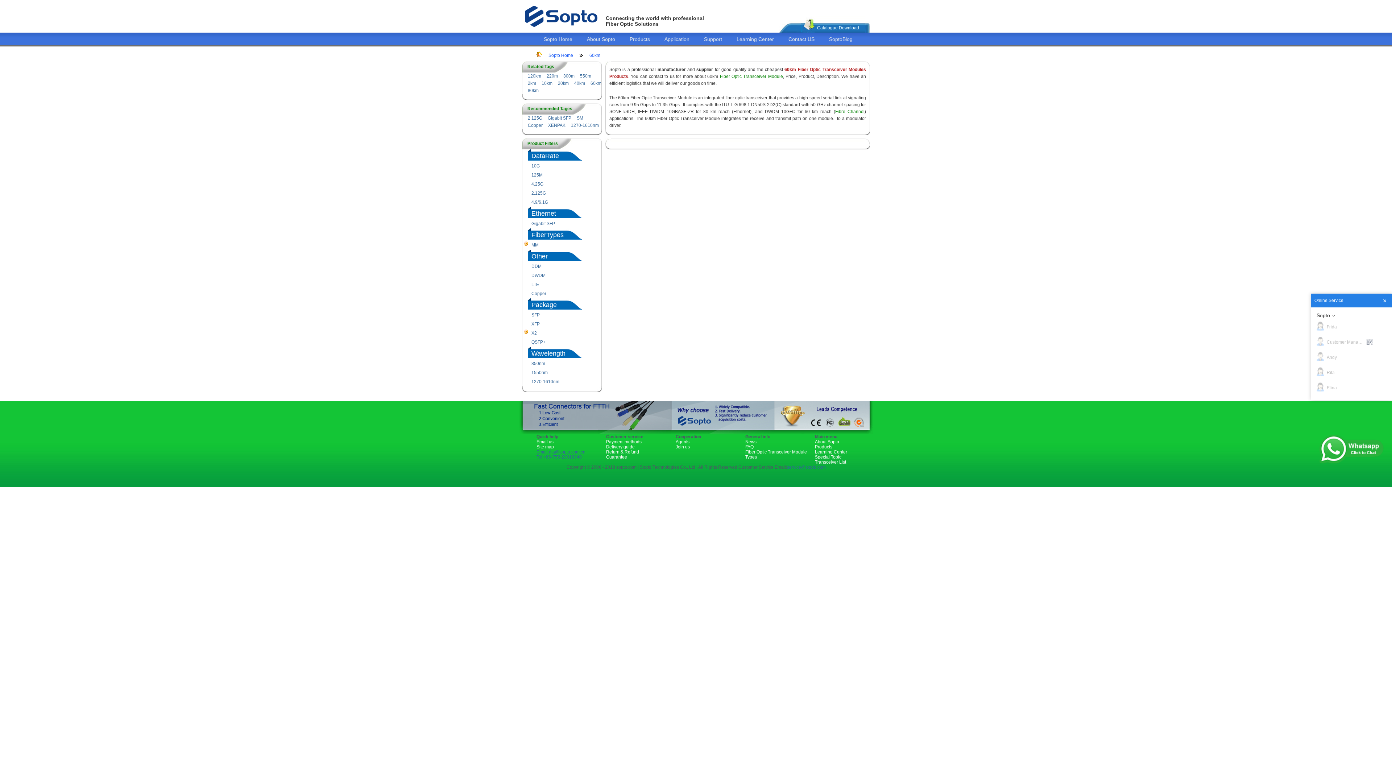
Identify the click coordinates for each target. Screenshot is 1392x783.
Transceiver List (830, 462)
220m (552, 76)
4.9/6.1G (539, 202)
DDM (536, 266)
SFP (535, 315)
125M (537, 175)
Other (539, 256)
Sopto (1323, 315)
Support (713, 39)
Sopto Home (558, 39)
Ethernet (543, 213)
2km (532, 83)
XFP (535, 324)
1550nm (539, 372)
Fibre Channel (850, 111)
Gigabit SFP (559, 118)
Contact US (801, 39)
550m (585, 76)
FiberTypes (547, 235)
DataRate (545, 156)
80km (533, 90)
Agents (682, 441)
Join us (683, 447)
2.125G (535, 118)
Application (676, 39)
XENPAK (557, 125)
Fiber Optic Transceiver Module (751, 76)
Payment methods (624, 441)
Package (544, 304)
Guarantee (616, 457)
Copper (535, 125)
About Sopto (601, 39)
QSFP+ (538, 342)
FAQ (749, 447)
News (751, 441)
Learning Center (755, 39)
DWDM (538, 275)
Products (640, 39)
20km (563, 83)
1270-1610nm (585, 125)
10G (535, 166)
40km (579, 83)
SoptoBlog (841, 39)
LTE (535, 284)
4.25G (537, 184)
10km (547, 83)
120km (534, 76)
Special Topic (828, 457)
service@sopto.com (806, 467)
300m (569, 76)
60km (594, 55)
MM (535, 245)
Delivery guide (620, 447)
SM (580, 118)
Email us (545, 441)
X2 (534, 333)
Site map (545, 447)
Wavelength (548, 353)
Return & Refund (622, 452)
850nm (538, 363)
